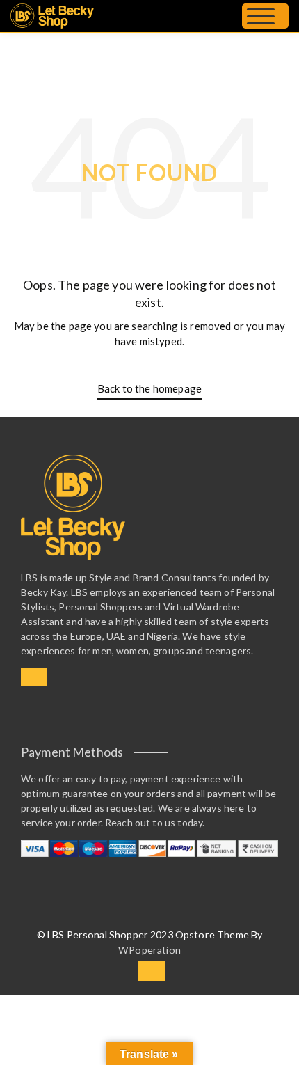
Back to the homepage (149, 388)
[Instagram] (34, 677)
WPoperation (149, 950)
